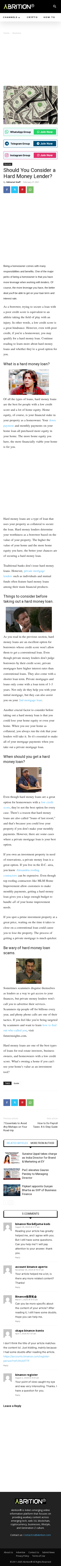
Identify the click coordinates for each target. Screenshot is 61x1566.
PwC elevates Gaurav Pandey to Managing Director (35, 1173)
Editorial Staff (13, 182)
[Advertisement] (30, 61)
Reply (17, 1257)
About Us (8, 1552)
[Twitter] (14, 189)
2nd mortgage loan (30, 700)
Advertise (20, 1552)
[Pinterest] (22, 189)
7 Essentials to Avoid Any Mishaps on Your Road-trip (15, 1127)
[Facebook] (6, 189)
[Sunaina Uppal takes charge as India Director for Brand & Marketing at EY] (11, 1158)
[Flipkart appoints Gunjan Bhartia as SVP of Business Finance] (11, 1190)
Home (6, 33)
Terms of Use (38, 1555)
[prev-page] (5, 1203)
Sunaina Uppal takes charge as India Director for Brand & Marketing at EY (39, 1157)
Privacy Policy (22, 1555)
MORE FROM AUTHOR (42, 1143)
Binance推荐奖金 (26, 1296)
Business (17, 33)
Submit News (48, 1552)
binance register (26, 1374)
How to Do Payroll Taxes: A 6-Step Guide (45, 1125)
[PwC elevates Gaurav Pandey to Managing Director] (11, 1174)
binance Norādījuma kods (32, 1224)
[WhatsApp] (30, 189)
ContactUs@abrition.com (37, 1535)
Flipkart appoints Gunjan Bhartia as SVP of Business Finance (39, 1190)
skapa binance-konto (29, 1330)
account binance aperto (31, 1266)
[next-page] (11, 1203)
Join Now (46, 132)
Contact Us (33, 1552)
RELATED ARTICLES (17, 1143)
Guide (16, 1083)
